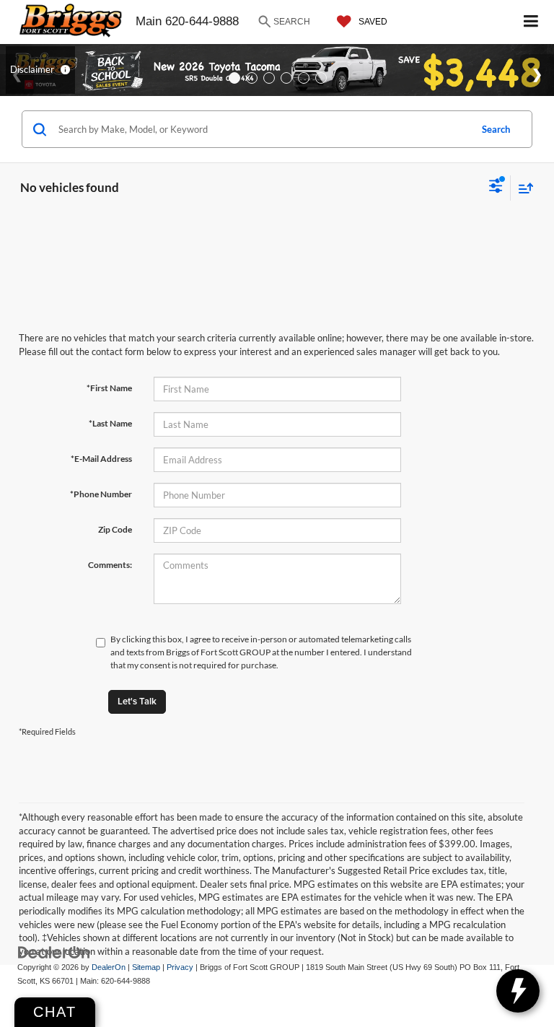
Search (496, 129)
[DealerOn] (54, 952)
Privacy (180, 967)
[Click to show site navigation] (531, 22)
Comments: (110, 564)
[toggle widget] (518, 991)
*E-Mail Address (101, 458)
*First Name (109, 388)
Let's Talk (137, 701)
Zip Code (115, 529)
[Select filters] (496, 187)
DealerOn (109, 967)
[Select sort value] (522, 188)
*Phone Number (101, 494)
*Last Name (110, 423)
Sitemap (146, 967)
